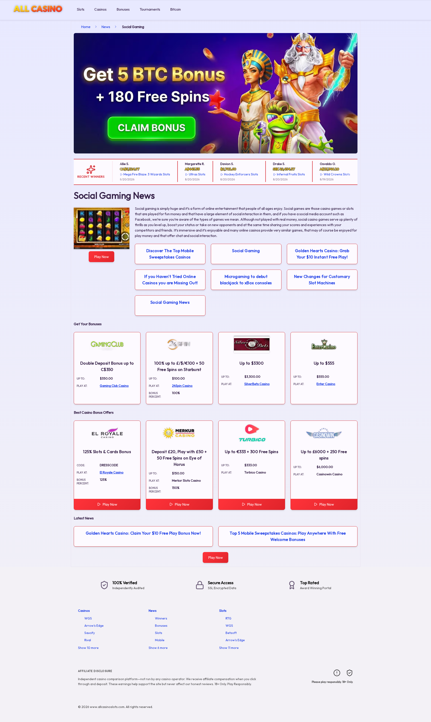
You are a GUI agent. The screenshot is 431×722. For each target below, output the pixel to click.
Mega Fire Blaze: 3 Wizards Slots (141, 174)
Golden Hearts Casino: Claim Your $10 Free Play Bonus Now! (143, 533)
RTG (228, 618)
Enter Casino (326, 384)
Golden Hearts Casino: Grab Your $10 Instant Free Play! (322, 254)
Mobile (159, 640)
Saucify (89, 633)
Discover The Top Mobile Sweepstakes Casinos (170, 254)
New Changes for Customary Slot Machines (322, 279)
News (105, 26)
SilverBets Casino (257, 384)
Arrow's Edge (94, 626)
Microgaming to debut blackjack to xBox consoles (246, 279)
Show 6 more (158, 648)
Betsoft (231, 633)
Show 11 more (229, 648)
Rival (87, 640)
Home (85, 26)
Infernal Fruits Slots (285, 174)
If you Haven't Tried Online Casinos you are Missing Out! (170, 279)
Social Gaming (246, 250)
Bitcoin (175, 9)
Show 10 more (88, 648)
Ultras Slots (191, 174)
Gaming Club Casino (114, 386)
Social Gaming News (170, 302)
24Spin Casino (182, 386)
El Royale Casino (112, 472)
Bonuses (123, 9)
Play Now (101, 256)
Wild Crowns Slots (331, 174)
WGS (88, 618)
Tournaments (150, 9)
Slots (80, 9)
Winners (161, 618)
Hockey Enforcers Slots (235, 174)
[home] (37, 16)
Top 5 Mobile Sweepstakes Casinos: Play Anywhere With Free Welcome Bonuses (288, 536)
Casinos (100, 9)
